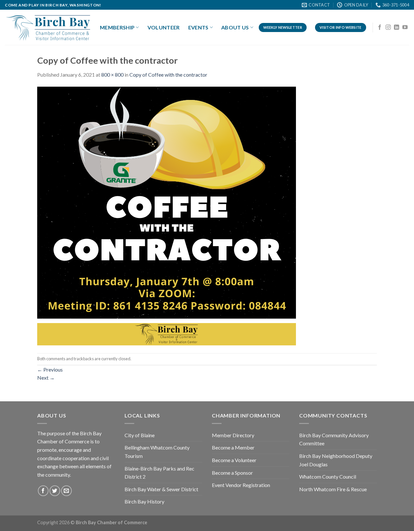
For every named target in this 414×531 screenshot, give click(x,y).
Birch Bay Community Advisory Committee (334, 439)
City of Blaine (140, 435)
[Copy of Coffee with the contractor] (166, 215)
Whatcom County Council (327, 476)
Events (198, 27)
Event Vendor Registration (241, 485)
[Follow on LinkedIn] (396, 27)
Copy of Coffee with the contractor (168, 74)
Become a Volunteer (234, 460)
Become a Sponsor (232, 473)
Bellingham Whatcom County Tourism (157, 451)
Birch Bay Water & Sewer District (161, 489)
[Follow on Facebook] (379, 27)
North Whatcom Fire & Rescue (333, 489)
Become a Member (233, 447)
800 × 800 (112, 74)
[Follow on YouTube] (405, 27)
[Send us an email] (66, 490)
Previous (50, 369)
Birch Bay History (144, 501)
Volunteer (163, 27)
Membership (117, 27)
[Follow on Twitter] (54, 490)
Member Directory (233, 435)
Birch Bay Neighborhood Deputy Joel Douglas (335, 460)
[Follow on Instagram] (388, 27)
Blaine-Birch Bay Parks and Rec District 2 (159, 472)
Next (46, 377)
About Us (235, 27)
